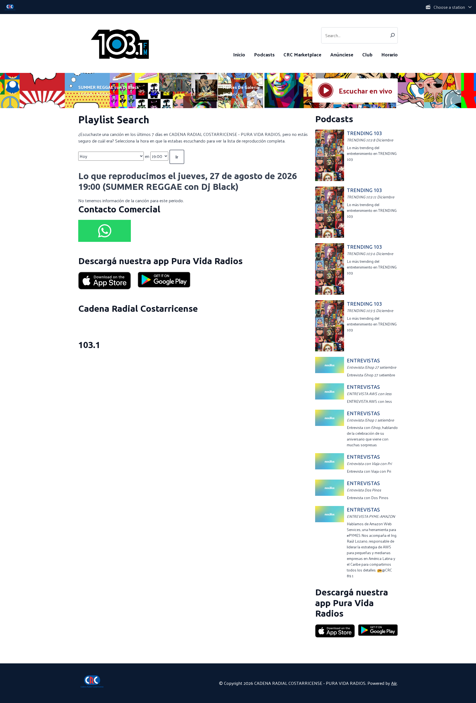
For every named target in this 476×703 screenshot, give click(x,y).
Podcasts (264, 54)
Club (367, 54)
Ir (176, 157)
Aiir (394, 683)
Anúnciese (341, 54)
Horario (389, 54)
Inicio (239, 54)
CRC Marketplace (302, 54)
